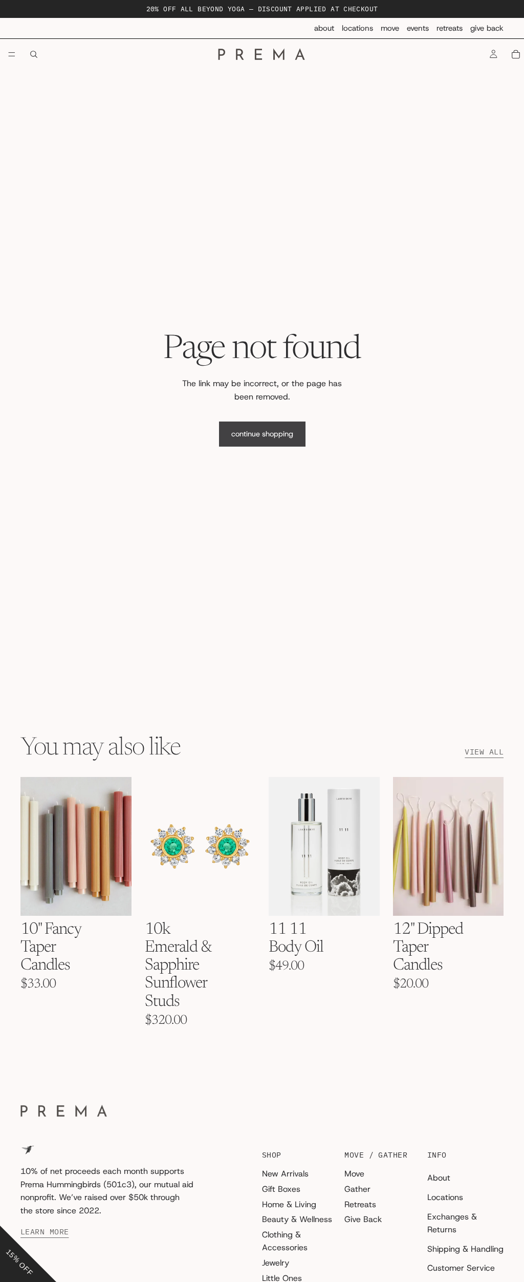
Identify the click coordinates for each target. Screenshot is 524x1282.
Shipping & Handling (465, 1249)
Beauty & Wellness (297, 1219)
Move (390, 28)
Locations (357, 28)
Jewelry (275, 1262)
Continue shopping (262, 434)
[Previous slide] (31, 846)
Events (418, 28)
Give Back (487, 28)
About (324, 28)
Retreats (449, 28)
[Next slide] (120, 846)
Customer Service (461, 1268)
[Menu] (12, 55)
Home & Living (289, 1204)
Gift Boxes (281, 1189)
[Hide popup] (9, 1218)
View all (484, 751)
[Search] (34, 54)
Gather (357, 1189)
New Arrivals (285, 1173)
